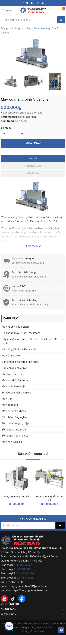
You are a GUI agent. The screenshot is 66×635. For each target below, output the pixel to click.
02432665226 (25, 573)
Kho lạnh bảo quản (13, 374)
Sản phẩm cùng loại (33, 453)
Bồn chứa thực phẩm (14, 429)
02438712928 (25, 577)
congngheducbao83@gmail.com (28, 586)
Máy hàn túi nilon (12, 441)
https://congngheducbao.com (30, 590)
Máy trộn (7, 398)
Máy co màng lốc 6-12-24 (49, 498)
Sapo (41, 631)
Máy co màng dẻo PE (16, 496)
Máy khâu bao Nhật (13, 386)
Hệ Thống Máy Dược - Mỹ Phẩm (21, 332)
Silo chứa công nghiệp (15, 417)
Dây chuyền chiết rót (14, 367)
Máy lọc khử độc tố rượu (16, 380)
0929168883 (24, 569)
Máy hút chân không (14, 410)
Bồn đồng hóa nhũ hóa (15, 435)
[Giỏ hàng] (61, 11)
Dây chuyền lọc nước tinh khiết (20, 361)
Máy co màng (10, 404)
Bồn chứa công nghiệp (15, 423)
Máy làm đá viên (11, 355)
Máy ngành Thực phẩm (15, 326)
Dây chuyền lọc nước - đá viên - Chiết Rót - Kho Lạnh (30, 341)
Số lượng (6, 127)
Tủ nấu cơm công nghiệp (16, 392)
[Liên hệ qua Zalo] (8, 626)
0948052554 (28, 290)
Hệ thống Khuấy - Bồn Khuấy (19, 349)
